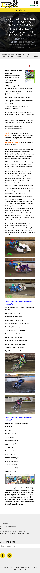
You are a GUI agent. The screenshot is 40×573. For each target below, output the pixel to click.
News (30, 41)
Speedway (31, 44)
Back (31, 66)
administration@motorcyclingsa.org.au (13, 531)
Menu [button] (22, 10)
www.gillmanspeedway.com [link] (14, 128)
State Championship (22, 47)
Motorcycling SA (10, 4)
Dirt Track (23, 41)
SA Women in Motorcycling (22, 43)
